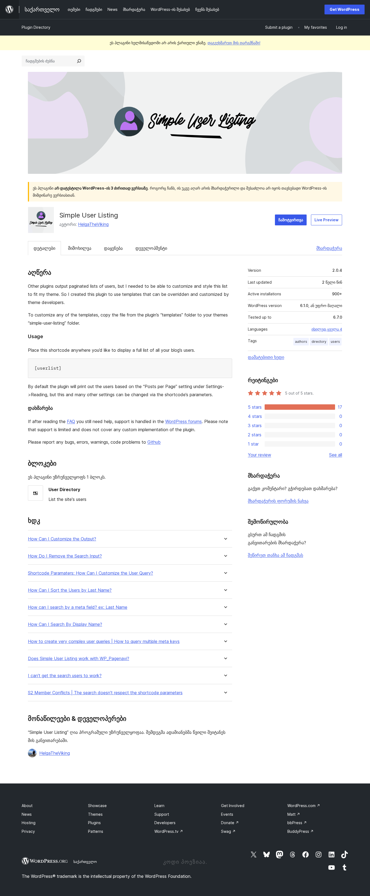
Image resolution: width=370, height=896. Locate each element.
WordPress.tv (168, 831)
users (335, 342)
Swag (228, 831)
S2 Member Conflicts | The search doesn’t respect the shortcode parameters (105, 692)
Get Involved (232, 805)
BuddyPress (300, 831)
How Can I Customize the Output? (62, 539)
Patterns (95, 831)
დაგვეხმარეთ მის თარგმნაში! (233, 42)
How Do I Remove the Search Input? (65, 556)
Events (227, 814)
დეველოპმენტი (151, 248)
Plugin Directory (36, 27)
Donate (230, 822)
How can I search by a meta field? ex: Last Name (77, 607)
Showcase (97, 805)
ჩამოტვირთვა (290, 219)
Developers (165, 822)
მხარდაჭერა (329, 248)
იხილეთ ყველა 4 (326, 329)
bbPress (297, 822)
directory (318, 342)
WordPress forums (183, 421)
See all (335, 454)
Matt (293, 814)
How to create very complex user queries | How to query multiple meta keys (104, 641)
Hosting (28, 822)
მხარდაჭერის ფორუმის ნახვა (278, 501)
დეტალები (44, 248)
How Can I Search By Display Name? (65, 624)
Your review (259, 454)
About (27, 805)
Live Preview (326, 219)
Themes (95, 814)
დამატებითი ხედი (266, 357)
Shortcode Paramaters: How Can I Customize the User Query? (90, 573)
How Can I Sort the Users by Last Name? (70, 590)
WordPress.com (303, 805)
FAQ (71, 421)
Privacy (28, 831)
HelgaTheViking (93, 224)
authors (301, 342)
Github (154, 442)
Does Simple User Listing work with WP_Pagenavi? (78, 658)
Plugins (94, 822)
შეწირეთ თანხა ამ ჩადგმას (275, 555)
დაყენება (113, 248)
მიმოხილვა (79, 248)
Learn (159, 805)
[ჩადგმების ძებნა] (79, 61)
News (27, 814)
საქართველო (85, 861)
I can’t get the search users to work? (65, 675)
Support (161, 814)
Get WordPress (344, 9)
